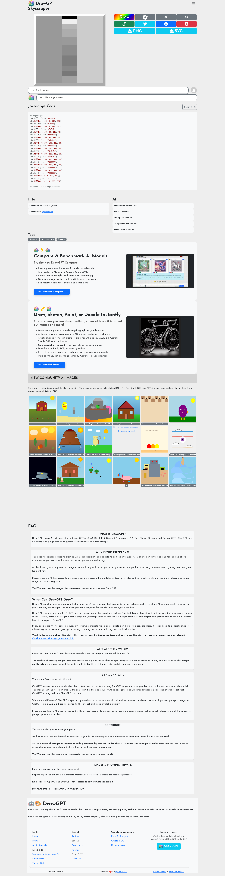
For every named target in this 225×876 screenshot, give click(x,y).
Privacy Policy (159, 872)
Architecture (47, 239)
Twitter (75, 836)
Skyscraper (39, 9)
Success (61, 239)
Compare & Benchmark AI (45, 854)
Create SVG (117, 841)
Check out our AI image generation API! (53, 638)
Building (33, 239)
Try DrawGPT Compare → (52, 292)
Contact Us (77, 845)
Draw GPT (77, 859)
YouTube (76, 841)
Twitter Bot (38, 863)
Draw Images (118, 845)
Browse (36, 841)
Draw (124, 17)
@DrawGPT (47, 212)
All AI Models (39, 845)
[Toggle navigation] (193, 3)
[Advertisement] (155, 53)
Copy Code (190, 107)
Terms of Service (176, 872)
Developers (38, 859)
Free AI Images (119, 836)
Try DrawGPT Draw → (49, 365)
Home (35, 836)
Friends (75, 850)
